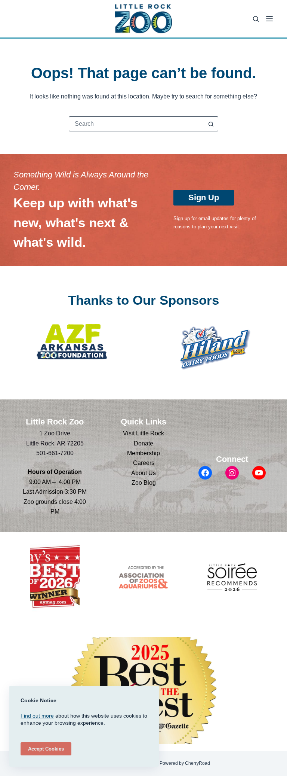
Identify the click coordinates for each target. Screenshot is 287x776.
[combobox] (136, 123)
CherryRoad (197, 763)
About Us (143, 473)
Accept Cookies (46, 749)
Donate (143, 443)
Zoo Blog (144, 483)
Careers (143, 463)
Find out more (37, 716)
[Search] (256, 19)
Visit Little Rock (143, 433)
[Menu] (269, 18)
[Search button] (211, 124)
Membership (143, 453)
